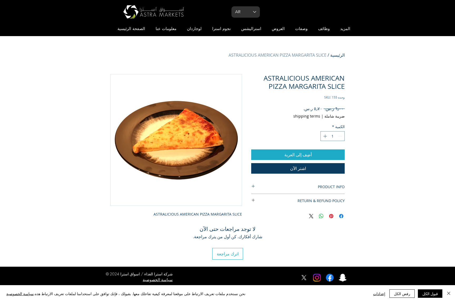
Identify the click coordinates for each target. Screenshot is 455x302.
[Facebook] (330, 277)
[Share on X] (311, 216)
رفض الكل (402, 293)
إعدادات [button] (379, 293)
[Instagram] (317, 277)
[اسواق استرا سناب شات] (343, 277)
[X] (304, 277)
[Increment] (324, 136)
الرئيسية (337, 55)
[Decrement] (340, 136)
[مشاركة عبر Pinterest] (331, 216)
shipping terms (306, 116)
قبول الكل (430, 293)
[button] (345, 29)
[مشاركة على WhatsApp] (321, 216)
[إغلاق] (449, 293)
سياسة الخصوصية (20, 293)
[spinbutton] (332, 136)
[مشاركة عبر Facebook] (341, 216)
